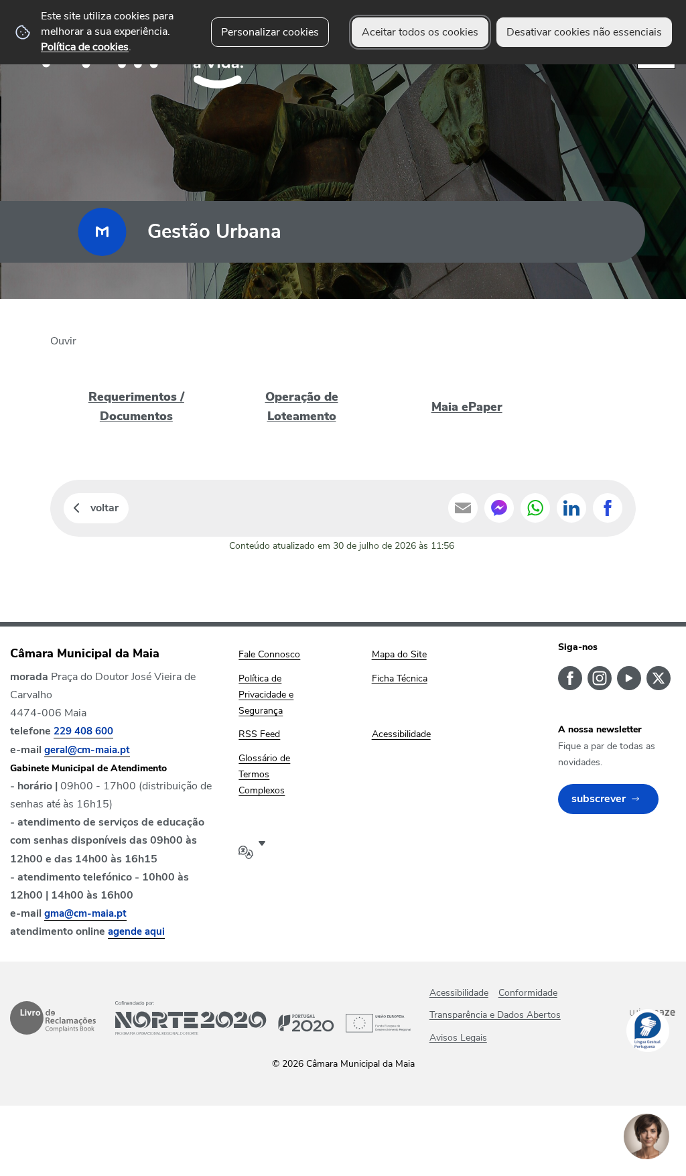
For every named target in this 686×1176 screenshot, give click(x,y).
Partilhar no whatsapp (535, 508)
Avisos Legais (458, 1037)
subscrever (598, 798)
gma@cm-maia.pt (85, 913)
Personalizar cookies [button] (270, 32)
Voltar (104, 508)
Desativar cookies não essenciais (584, 32)
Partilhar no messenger (499, 508)
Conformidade (527, 992)
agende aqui (136, 931)
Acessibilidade (458, 992)
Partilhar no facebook (607, 508)
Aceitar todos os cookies (420, 32)
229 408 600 (83, 731)
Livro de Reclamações (53, 1018)
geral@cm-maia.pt (87, 750)
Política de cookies (85, 47)
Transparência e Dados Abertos (495, 1014)
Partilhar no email (463, 508)
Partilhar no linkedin (571, 508)
